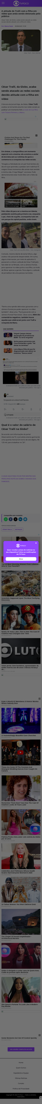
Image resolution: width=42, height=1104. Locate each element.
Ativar (21, 559)
